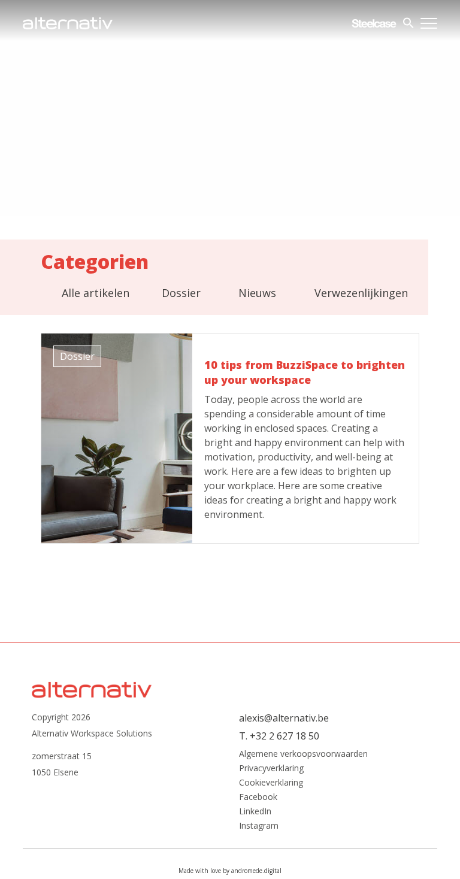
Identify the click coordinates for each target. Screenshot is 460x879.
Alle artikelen (95, 293)
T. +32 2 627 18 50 (279, 735)
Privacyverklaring (271, 768)
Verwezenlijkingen (361, 293)
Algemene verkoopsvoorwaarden (303, 754)
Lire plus (229, 438)
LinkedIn (255, 811)
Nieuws (257, 293)
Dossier (181, 293)
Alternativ (68, 23)
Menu (428, 23)
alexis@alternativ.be (284, 718)
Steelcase (374, 23)
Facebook (258, 797)
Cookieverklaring (271, 782)
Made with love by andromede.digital (230, 870)
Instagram (259, 826)
